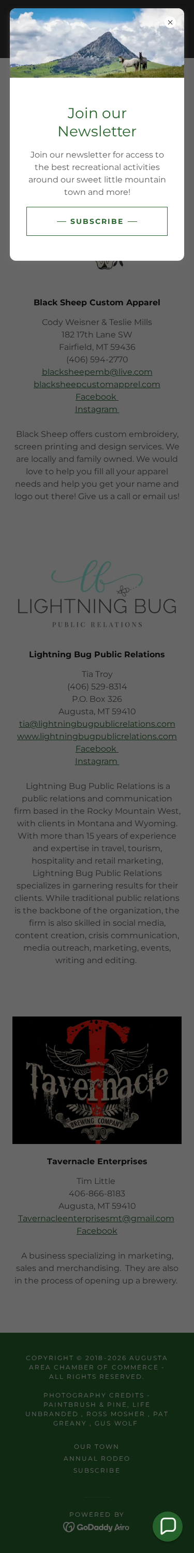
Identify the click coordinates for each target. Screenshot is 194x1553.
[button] (168, 1527)
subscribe (97, 221)
